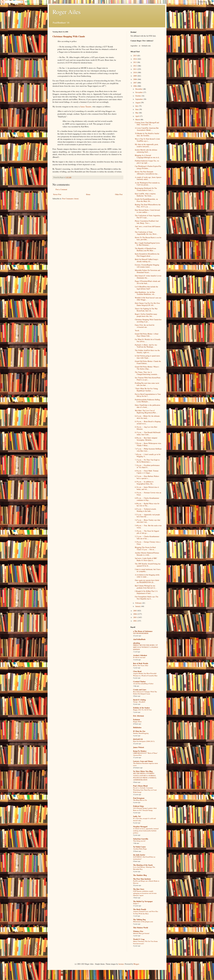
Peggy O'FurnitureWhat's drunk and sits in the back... (147, 282)
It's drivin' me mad (139, 657)
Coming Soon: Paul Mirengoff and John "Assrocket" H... (147, 123)
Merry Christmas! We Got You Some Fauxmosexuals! (145, 942)
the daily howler (139, 854)
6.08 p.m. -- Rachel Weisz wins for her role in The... (147, 504)
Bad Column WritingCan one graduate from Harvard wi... (146, 586)
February (138, 603)
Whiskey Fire (138, 931)
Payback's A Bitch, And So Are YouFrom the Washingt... (146, 346)
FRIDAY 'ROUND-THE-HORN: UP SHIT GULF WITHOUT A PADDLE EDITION (145, 647)
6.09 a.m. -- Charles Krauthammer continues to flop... (147, 499)
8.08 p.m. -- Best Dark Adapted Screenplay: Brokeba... (146, 439)
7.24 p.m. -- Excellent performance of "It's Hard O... (147, 466)
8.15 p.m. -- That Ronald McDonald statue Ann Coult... (147, 433)
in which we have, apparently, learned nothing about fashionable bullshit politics (146, 830)
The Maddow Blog (140, 875)
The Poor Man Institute (142, 879)
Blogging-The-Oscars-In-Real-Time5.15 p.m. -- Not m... (145, 548)
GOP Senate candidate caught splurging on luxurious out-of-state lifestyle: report (145, 893)
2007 (135, 82)
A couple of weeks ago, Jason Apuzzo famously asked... (148, 178)
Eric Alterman (138, 715)
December (139, 89)
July (137, 106)
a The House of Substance (142, 631)
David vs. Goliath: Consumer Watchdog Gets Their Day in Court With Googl (145, 790)
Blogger (136, 964)
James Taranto (85, 106)
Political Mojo (138, 806)
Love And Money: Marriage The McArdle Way (144, 868)
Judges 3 (136, 903)
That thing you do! (139, 841)
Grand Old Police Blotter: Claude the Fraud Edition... (148, 362)
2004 (135, 614)
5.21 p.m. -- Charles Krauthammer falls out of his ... (147, 537)
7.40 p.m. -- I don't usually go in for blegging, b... (147, 455)
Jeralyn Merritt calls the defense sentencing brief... (146, 151)
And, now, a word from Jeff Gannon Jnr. (147, 227)
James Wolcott (138, 747)
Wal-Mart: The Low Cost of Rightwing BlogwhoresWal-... (146, 411)
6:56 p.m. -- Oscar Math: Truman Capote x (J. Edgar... (146, 472)
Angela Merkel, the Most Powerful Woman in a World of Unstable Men (145, 674)
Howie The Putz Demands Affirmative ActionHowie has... (147, 172)
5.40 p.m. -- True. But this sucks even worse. (148, 526)
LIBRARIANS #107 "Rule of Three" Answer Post (145, 754)
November (139, 92)
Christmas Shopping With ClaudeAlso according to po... (148, 320)
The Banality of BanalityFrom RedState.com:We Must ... (145, 249)
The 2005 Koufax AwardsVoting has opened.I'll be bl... (147, 565)
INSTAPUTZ (138, 739)
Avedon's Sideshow (140, 655)
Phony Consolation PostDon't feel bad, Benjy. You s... (147, 222)
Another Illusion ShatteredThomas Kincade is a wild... (147, 554)
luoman (121, 964)
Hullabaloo (137, 727)
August (138, 102)
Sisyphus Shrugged (140, 826)
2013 (135, 62)
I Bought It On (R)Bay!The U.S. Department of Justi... (146, 592)
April (137, 116)
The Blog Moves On (140, 800)
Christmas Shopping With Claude (69, 36)
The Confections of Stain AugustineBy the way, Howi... (146, 233)
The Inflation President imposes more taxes (145, 764)
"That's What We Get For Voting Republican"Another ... (146, 389)
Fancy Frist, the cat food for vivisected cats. (144, 326)
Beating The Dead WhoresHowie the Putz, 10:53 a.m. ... (147, 205)
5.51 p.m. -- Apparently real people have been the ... (147, 515)
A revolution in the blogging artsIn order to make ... (147, 576)
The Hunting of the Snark (143, 865)
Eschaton (136, 719)
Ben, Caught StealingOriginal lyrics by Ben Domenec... (147, 244)
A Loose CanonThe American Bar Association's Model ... (147, 129)
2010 (135, 72)
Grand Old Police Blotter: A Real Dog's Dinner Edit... (146, 335)
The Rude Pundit (139, 909)
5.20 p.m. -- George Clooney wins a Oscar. (147, 543)
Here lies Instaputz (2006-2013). (144, 741)
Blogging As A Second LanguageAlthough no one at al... (147, 156)
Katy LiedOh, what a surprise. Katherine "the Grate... (145, 194)
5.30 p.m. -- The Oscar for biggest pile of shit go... (147, 532)
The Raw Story (138, 889)
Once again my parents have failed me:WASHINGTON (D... (147, 581)
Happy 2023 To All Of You (142, 710)
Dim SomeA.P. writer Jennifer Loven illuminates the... (148, 276)
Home (88, 194)
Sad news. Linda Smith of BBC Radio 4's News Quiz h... (146, 559)
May (137, 112)
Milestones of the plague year (143, 921)
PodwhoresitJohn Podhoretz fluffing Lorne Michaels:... (147, 400)
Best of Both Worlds (140, 663)
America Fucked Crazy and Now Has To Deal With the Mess (145, 912)
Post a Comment (61, 189)
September (139, 99)
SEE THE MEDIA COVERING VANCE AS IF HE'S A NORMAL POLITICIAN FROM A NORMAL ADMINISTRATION (145, 776)
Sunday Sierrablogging (141, 733)
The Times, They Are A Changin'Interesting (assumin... (147, 373)
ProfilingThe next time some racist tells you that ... (147, 384)
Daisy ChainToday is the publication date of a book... (147, 406)
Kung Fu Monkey (140, 751)
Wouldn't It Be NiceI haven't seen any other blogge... (148, 298)
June (137, 109)
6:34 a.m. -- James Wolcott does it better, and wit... (147, 488)
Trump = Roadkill (139, 702)
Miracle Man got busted (141, 933)
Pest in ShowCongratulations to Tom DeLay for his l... (148, 395)
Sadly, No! (137, 816)
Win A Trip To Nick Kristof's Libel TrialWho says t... (147, 140)
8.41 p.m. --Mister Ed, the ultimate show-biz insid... (147, 417)
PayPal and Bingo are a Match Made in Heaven (146, 882)
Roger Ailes (67, 12)
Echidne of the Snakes (141, 707)
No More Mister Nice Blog (143, 771)
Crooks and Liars (139, 689)
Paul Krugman (138, 798)
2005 (135, 610)
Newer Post (57, 194)
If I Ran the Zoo (139, 731)
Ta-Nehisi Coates (139, 846)
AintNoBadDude (139, 639)
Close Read (137, 671)
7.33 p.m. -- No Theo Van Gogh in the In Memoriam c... (147, 461)
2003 (135, 617)
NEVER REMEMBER (140, 633)
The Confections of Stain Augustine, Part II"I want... (147, 216)
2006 (135, 86)
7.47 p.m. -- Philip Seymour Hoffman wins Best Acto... (148, 450)
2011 (135, 69)
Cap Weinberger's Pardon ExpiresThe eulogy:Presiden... (148, 167)
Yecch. (137, 330)
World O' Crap (139, 939)
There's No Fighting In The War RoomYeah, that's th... (146, 309)
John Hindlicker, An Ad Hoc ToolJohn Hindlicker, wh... (145, 293)
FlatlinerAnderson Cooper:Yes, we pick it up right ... (147, 162)
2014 (135, 59)
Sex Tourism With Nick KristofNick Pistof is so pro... (147, 378)
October (138, 96)
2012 (135, 66)
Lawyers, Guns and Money (143, 761)
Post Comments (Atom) (70, 198)
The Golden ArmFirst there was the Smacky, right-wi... (147, 351)
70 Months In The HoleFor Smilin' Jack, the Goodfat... (147, 134)
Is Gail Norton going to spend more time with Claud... (147, 357)
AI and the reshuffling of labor (143, 683)
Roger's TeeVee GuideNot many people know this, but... (146, 315)
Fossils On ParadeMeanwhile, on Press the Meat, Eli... (146, 200)
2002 (135, 621)
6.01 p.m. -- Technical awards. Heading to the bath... (145, 510)
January (138, 606)
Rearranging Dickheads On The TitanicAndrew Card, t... (146, 189)
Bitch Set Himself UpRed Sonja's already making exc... (146, 260)
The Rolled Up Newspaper (143, 901)
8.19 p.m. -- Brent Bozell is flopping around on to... (148, 422)
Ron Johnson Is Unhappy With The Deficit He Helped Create (145, 692)
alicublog (136, 643)
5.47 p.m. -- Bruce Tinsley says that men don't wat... (147, 521)
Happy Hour (137, 721)
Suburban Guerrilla (140, 838)
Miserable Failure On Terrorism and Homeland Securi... (147, 271)
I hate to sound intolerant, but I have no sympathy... (147, 570)
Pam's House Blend (140, 785)
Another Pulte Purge (140, 849)
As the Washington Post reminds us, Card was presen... (147, 183)
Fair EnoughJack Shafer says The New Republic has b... (146, 597)
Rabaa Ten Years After (140, 665)
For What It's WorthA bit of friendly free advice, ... (148, 340)
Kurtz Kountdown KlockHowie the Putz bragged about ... (147, 255)
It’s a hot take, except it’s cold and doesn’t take (144, 819)
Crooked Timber (139, 681)
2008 (135, 79)
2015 (135, 55)
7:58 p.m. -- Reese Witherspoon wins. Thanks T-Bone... (148, 444)
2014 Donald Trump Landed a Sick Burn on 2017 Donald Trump (145, 809)
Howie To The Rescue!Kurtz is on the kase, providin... (148, 238)
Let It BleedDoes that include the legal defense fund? (146, 287)
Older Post (118, 194)
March (137, 119)
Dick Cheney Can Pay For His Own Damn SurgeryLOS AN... (147, 304)
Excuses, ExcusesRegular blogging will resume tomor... (147, 266)
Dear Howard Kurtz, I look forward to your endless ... (147, 211)
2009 (135, 76)
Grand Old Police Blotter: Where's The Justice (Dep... (147, 367)
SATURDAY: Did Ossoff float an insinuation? (144, 858)
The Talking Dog (139, 919)
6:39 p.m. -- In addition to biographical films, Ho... (144, 482)
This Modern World (140, 927)
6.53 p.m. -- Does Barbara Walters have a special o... (147, 477)
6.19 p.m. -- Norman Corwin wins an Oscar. (148, 493)
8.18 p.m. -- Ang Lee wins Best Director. (146, 428)
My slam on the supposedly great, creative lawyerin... (146, 145)
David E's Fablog (139, 699)
